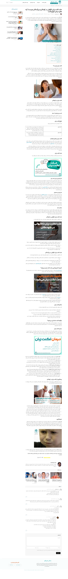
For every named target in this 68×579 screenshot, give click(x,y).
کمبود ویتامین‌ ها (59, 270)
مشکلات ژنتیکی (29, 142)
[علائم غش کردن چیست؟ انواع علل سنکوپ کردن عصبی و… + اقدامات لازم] (20, 38)
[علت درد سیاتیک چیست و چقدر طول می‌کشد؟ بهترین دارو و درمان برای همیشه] (31, 475)
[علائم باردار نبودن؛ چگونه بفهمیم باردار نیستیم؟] (20, 28)
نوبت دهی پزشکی (32, 2)
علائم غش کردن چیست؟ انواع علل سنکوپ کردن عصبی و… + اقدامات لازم (12, 38)
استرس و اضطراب (44, 194)
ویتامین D (58, 297)
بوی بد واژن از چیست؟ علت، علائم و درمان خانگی (12, 12)
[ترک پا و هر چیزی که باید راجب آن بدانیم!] (20, 17)
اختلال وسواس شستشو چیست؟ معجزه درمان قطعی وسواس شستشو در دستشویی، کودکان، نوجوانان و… (11, 22)
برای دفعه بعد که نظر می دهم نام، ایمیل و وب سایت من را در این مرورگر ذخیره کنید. (48, 550)
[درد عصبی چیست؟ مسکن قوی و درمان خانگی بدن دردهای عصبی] (56, 475)
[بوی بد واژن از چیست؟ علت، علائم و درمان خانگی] (20, 13)
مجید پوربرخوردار (56, 14)
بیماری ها (38, 2)
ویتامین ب (43, 294)
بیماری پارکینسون (38, 263)
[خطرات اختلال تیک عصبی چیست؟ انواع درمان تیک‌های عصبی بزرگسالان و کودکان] (43, 475)
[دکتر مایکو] (56, 2)
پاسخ (26, 496)
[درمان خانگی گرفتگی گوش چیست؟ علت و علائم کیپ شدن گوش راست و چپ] (20, 32)
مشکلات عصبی (45, 187)
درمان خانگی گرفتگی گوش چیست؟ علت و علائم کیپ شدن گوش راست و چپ (12, 32)
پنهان (54, 45)
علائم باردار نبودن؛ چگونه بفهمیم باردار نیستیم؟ (12, 28)
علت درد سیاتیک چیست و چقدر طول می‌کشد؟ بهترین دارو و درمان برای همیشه (31, 480)
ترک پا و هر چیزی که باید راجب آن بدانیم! (12, 17)
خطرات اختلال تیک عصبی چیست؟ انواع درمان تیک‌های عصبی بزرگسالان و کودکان (43, 480)
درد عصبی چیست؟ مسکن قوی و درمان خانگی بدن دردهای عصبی (57, 480)
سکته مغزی (52, 143)
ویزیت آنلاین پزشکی (25, 2)
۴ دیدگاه (41, 14)
